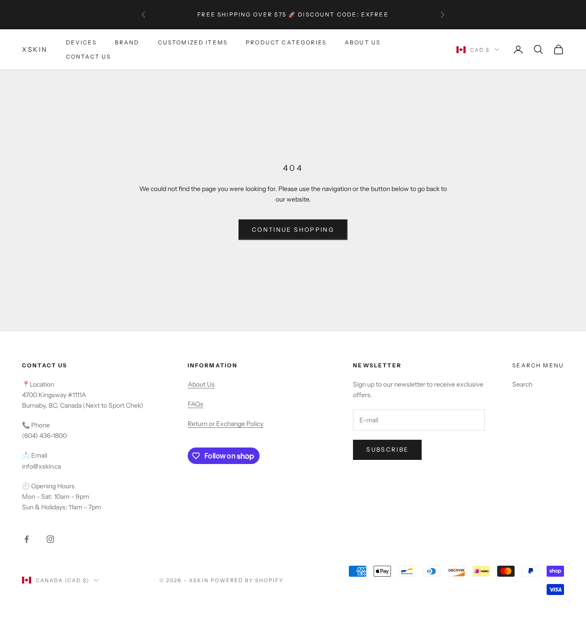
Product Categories (286, 42)
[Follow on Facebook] (26, 539)
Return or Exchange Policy (225, 424)
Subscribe (387, 449)
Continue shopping (293, 229)
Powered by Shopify (247, 580)
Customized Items (193, 42)
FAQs (195, 404)
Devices (81, 42)
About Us (362, 42)
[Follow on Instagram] (50, 539)
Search (522, 384)
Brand (127, 42)
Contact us (88, 56)
